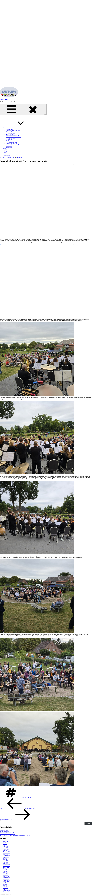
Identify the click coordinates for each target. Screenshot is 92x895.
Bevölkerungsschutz (10, 133)
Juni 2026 (5, 844)
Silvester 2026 (9, 131)
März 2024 (5, 873)
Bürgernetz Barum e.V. (5, 99)
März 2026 (5, 847)
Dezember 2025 (6, 851)
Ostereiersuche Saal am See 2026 (13, 137)
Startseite (5, 116)
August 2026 (6, 841)
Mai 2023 (5, 885)
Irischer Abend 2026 (10, 138)
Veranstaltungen (6, 128)
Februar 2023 (6, 889)
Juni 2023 (5, 884)
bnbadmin (19, 157)
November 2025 (6, 853)
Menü (45, 114)
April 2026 (5, 846)
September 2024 (6, 866)
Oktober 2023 (6, 879)
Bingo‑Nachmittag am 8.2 (12, 143)
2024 (23, 797)
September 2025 (6, 855)
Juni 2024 (5, 869)
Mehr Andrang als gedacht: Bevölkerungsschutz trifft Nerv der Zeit (15, 835)
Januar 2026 (5, 850)
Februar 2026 (6, 849)
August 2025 (6, 857)
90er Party (8, 140)
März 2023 (5, 888)
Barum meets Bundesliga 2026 (13, 130)
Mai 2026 (5, 845)
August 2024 (6, 867)
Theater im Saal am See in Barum (13, 144)
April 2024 (5, 872)
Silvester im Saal (4, 830)
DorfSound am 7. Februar (11, 142)
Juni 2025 (5, 858)
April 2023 (5, 886)
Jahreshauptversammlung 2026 (13, 135)
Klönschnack (9, 146)
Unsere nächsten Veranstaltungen (7, 834)
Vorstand (5, 151)
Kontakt (5, 152)
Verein (4, 148)
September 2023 (6, 880)
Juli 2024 (5, 868)
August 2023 (6, 881)
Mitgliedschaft (6, 150)
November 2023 (6, 877)
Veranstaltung (27, 797)
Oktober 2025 (6, 854)
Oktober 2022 (6, 891)
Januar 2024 (5, 875)
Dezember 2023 (6, 876)
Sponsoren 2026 (9, 147)
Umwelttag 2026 (9, 139)
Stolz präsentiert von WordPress (5, 894)
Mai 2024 (5, 871)
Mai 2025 (5, 859)
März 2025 (5, 862)
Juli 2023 (5, 882)
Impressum (5, 153)
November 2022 (6, 890)
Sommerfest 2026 (10, 134)
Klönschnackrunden (4, 831)
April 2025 (5, 860)
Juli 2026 (5, 842)
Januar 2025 (5, 863)
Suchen (1, 821)
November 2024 (6, 864)
